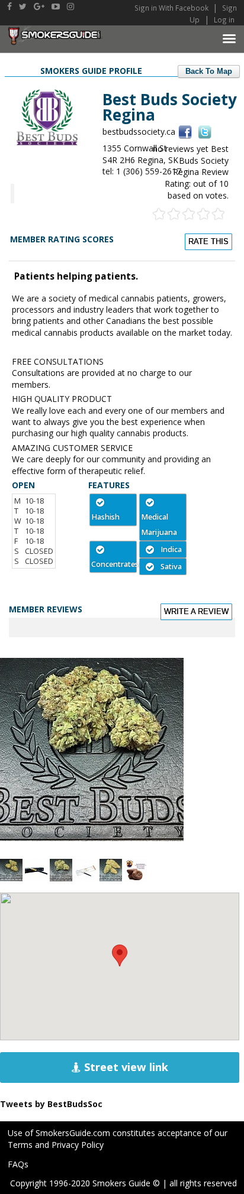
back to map (208, 71)
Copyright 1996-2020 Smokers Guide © (85, 1183)
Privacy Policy (78, 1144)
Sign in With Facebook (172, 7)
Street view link (124, 1067)
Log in (224, 19)
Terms (20, 1144)
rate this (208, 242)
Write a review (196, 612)
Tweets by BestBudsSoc (51, 1103)
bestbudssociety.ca (138, 131)
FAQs (18, 1164)
